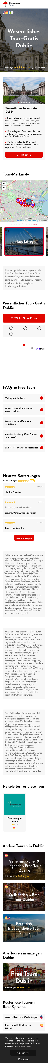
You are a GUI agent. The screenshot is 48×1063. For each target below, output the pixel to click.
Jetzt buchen (24, 155)
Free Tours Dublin (24, 977)
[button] (18, 102)
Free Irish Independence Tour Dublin (24, 928)
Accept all (23, 1053)
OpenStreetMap (32, 220)
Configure (23, 1059)
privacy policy (25, 1046)
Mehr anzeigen (24, 538)
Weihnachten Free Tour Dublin (24, 897)
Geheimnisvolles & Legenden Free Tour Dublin (24, 866)
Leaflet (21, 220)
